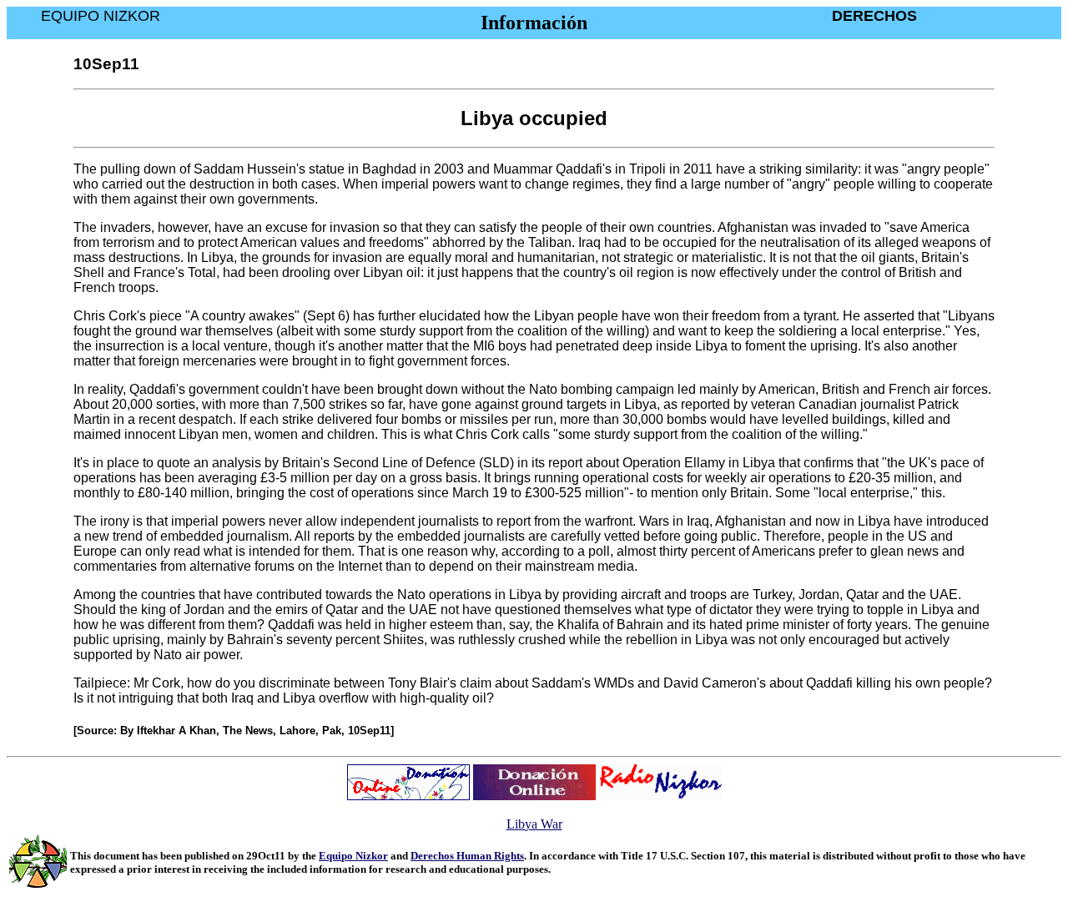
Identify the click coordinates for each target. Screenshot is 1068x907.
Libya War (534, 824)
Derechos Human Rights (467, 855)
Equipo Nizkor (353, 855)
